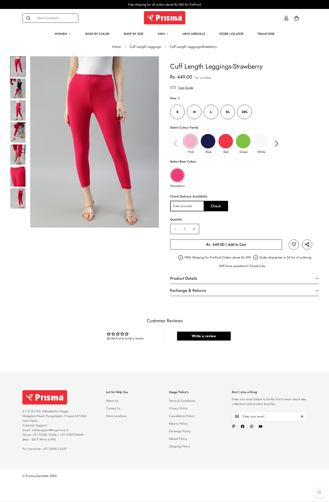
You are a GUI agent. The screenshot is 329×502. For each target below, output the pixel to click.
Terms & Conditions (182, 400)
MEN (161, 34)
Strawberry (177, 186)
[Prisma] (164, 18)
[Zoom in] (149, 66)
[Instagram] (251, 426)
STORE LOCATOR (231, 34)
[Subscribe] (302, 416)
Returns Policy (178, 423)
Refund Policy (178, 438)
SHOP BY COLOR (97, 34)
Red (226, 152)
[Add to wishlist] (294, 244)
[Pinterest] (233, 426)
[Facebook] (242, 426)
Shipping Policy (179, 446)
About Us (112, 400)
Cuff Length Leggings (145, 46)
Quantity (176, 219)
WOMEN (61, 34)
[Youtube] (260, 426)
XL (228, 112)
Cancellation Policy (181, 416)
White (261, 152)
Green (243, 152)
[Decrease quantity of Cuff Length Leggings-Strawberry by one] (175, 229)
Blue (208, 152)
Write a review (204, 336)
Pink (191, 152)
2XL (245, 112)
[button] (296, 18)
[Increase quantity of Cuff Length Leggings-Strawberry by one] (194, 229)
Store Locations (116, 416)
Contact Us (113, 408)
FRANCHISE (266, 34)
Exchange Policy (180, 431)
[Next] (276, 143)
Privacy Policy (178, 408)
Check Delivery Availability (188, 196)
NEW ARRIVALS (194, 34)
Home (116, 46)
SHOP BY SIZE (133, 34)
